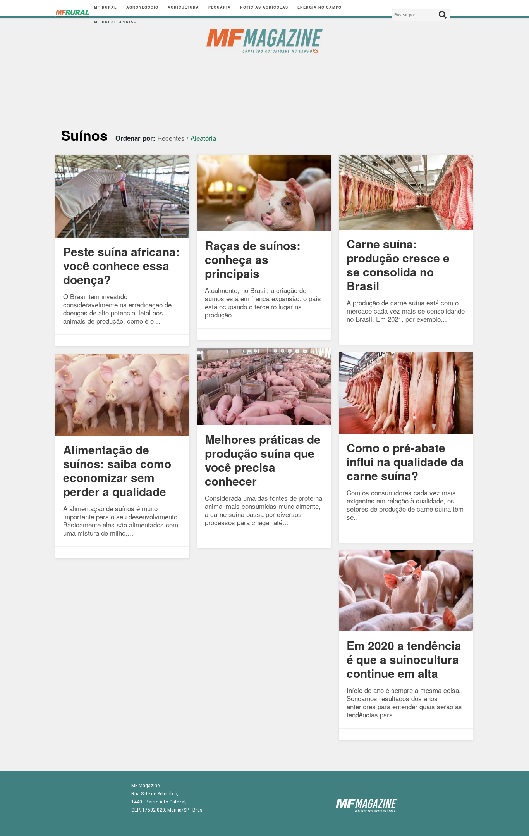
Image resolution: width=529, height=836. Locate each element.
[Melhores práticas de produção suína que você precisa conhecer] (264, 422)
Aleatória (203, 138)
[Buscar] (443, 15)
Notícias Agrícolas (264, 7)
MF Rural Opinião (115, 21)
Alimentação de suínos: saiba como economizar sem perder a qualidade (117, 470)
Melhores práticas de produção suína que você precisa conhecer (263, 460)
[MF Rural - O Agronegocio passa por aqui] (72, 15)
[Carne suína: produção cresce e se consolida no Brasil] (406, 227)
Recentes (171, 138)
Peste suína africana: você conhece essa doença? (121, 265)
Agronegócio (142, 7)
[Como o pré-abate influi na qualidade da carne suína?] (406, 431)
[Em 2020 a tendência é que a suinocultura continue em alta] (406, 628)
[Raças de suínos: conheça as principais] (264, 228)
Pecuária (219, 7)
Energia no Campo (319, 7)
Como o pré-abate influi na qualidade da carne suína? (405, 461)
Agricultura (183, 7)
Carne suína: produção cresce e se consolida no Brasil (398, 264)
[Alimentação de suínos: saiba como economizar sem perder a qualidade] (122, 433)
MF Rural (105, 7)
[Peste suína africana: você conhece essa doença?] (122, 235)
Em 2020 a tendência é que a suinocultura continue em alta (404, 659)
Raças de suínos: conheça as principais (253, 259)
